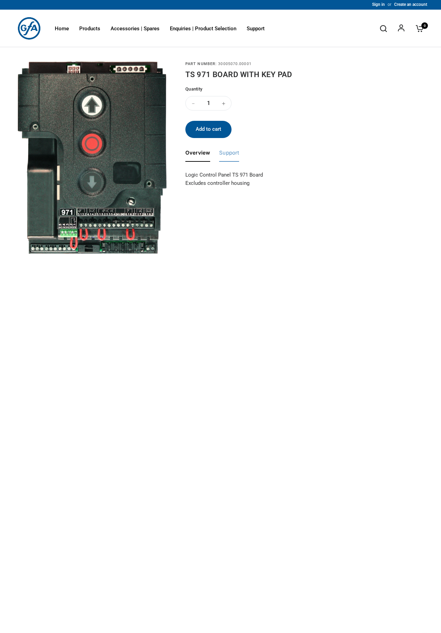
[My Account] (401, 28)
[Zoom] (158, 70)
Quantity (193, 89)
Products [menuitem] (89, 28)
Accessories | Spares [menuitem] (135, 28)
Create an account (410, 4)
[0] (418, 28)
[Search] (383, 28)
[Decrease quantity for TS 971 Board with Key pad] (193, 103)
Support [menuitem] (256, 28)
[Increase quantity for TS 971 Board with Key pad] (223, 103)
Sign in (378, 4)
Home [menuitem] (62, 28)
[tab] (197, 154)
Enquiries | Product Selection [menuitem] (203, 28)
